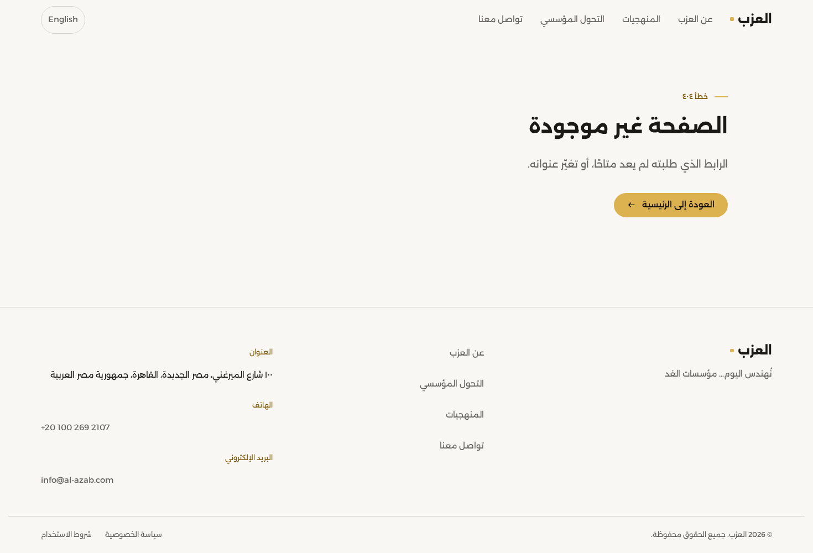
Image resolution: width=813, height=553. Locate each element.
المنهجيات (641, 19)
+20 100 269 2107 (75, 427)
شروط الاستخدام (66, 534)
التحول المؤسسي (572, 19)
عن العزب (695, 19)
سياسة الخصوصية (133, 534)
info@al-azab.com (77, 480)
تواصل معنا (500, 19)
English (63, 19)
